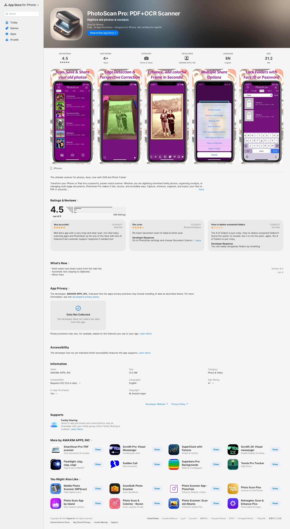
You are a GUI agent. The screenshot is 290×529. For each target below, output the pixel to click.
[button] (21, 22)
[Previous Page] (47, 235)
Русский (193, 518)
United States (153, 518)
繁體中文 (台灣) (275, 518)
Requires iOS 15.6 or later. (64, 383)
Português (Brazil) (245, 518)
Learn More (146, 333)
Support (114, 522)
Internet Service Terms (60, 522)
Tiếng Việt (261, 518)
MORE (198, 240)
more (201, 189)
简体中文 (204, 518)
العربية (183, 518)
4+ (209, 383)
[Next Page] (286, 235)
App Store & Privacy (81, 522)
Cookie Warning (101, 522)
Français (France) (218, 518)
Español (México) (169, 518)
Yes (52, 393)
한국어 (231, 518)
